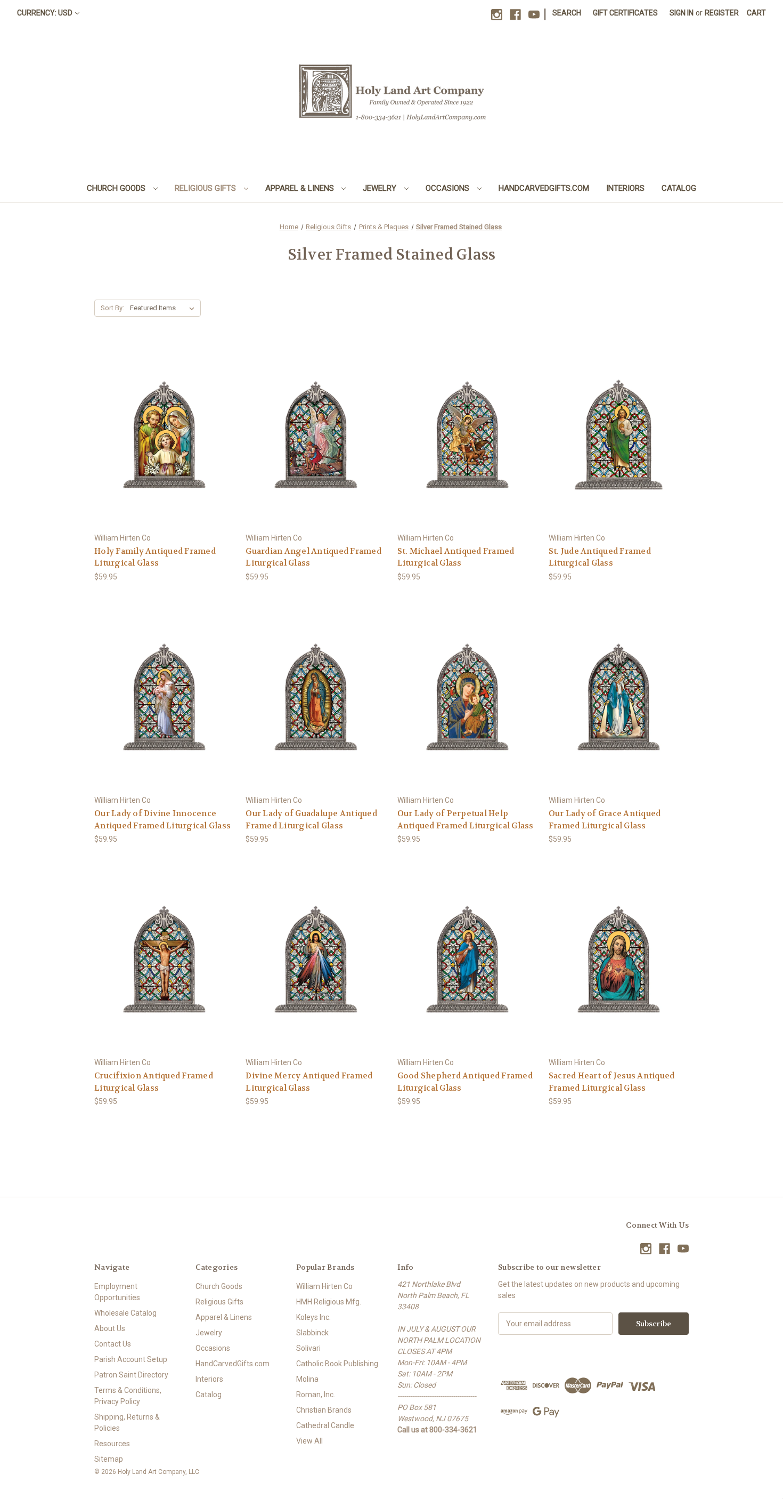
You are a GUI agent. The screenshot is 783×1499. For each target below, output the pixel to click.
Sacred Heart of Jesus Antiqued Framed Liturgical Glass (612, 1081)
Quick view (163, 415)
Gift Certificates (625, 13)
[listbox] (164, 308)
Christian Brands (324, 1410)
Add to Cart (164, 453)
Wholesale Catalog (125, 1313)
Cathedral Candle (325, 1425)
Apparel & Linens (300, 188)
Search (566, 13)
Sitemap (108, 1459)
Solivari (308, 1348)
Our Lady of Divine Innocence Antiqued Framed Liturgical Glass (162, 819)
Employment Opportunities (117, 1292)
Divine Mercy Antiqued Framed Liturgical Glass (309, 1081)
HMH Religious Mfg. (328, 1301)
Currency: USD (44, 13)
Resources (112, 1443)
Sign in (682, 13)
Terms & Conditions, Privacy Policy (127, 1396)
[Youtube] (534, 14)
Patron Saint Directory (131, 1375)
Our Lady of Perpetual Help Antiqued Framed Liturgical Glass (465, 819)
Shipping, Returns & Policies (127, 1422)
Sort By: (112, 308)
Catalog (679, 188)
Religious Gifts (206, 188)
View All (309, 1441)
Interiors (625, 188)
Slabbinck (312, 1332)
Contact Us (112, 1344)
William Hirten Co (324, 1286)
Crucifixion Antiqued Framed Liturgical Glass (153, 1081)
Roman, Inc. (315, 1394)
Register (722, 13)
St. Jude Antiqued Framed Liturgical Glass (600, 557)
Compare (161, 434)
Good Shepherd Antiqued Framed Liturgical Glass (465, 1081)
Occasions (448, 188)
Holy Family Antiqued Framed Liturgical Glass (155, 557)
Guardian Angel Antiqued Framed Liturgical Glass (313, 557)
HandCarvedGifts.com (544, 188)
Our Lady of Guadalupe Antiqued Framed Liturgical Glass (311, 819)
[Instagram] (496, 14)
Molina (307, 1379)
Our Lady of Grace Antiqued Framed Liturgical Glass (605, 819)
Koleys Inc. (313, 1317)
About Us (109, 1328)
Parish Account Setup (130, 1359)
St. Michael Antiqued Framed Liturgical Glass (456, 557)
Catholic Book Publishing (337, 1363)
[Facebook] (515, 14)
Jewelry (380, 188)
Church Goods (117, 188)
